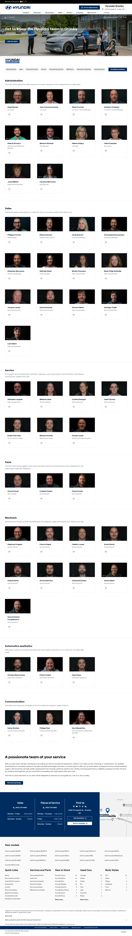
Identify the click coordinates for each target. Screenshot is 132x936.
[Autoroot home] (12, 61)
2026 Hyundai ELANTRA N (38, 856)
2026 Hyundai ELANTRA (12, 856)
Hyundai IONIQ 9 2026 (12, 865)
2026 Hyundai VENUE (112, 860)
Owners (7, 887)
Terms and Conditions (41, 927)
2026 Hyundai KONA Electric (114, 856)
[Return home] (5, 17)
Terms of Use (8, 915)
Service (43, 69)
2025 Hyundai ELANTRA (12, 851)
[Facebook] (74, 806)
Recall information (36, 884)
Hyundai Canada (70, 924)
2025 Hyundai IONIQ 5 (62, 851)
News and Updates (11, 890)
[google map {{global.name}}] (116, 814)
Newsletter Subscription (13, 899)
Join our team (12, 41)
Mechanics (70, 69)
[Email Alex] (9, 114)
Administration (11, 69)
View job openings (14, 783)
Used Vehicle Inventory (12, 881)
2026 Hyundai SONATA (62, 860)
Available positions (118, 69)
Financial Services (32, 69)
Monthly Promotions (11, 893)
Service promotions (36, 887)
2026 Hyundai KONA (86, 856)
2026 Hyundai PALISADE (13, 860)
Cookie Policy (64, 927)
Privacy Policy (53, 927)
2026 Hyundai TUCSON (87, 860)
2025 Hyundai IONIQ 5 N (87, 851)
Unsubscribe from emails (91, 927)
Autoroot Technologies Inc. (12, 933)
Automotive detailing (84, 69)
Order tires (33, 878)
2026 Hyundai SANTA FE (38, 860)
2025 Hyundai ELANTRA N (38, 851)
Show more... (59, 899)
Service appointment (37, 875)
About (7, 875)
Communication (99, 69)
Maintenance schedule (37, 890)
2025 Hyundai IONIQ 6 (112, 851)
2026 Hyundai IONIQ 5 (62, 856)
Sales (21, 69)
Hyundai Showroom (11, 896)
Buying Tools (9, 884)
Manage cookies (76, 927)
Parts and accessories (56, 69)
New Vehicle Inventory (12, 878)
